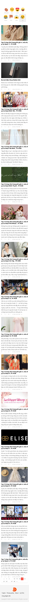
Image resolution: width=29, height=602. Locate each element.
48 (14, 581)
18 (14, 579)
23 (4, 581)
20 (19, 579)
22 (24, 579)
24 (6, 581)
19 (17, 579)
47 (11, 581)
